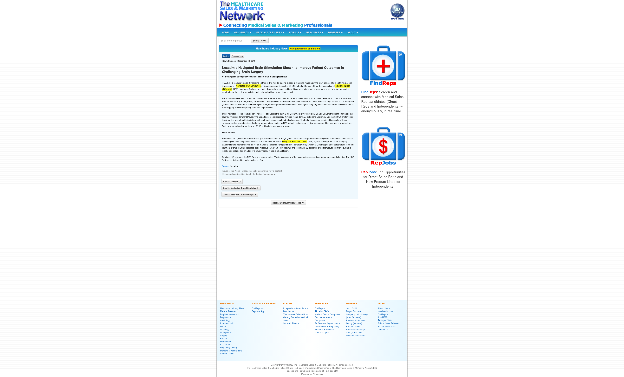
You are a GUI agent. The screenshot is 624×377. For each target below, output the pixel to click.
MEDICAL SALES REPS (269, 32)
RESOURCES (314, 32)
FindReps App (258, 308)
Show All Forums (291, 323)
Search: (231, 181)
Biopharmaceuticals (229, 314)
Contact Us (383, 329)
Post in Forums (353, 326)
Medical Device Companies (327, 314)
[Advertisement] (327, 12)
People (223, 338)
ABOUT (351, 32)
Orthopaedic (226, 332)
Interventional (226, 323)
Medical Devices (228, 311)
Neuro (223, 326)
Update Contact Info (355, 335)
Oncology (224, 329)
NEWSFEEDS (241, 32)
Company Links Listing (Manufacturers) (357, 316)
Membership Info (385, 311)
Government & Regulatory (327, 326)
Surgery (224, 335)
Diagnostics (225, 317)
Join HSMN (351, 308)
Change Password (354, 332)
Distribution (225, 341)
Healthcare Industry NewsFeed (287, 202)
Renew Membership (355, 329)
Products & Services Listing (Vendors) (356, 322)
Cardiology (225, 320)
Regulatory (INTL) (228, 347)
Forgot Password (354, 311)
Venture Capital (227, 353)
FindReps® (320, 308)
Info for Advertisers (387, 326)
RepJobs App (258, 311)
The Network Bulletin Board (296, 314)
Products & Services (324, 329)
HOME (225, 32)
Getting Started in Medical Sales (295, 319)
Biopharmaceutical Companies (323, 319)
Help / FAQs (323, 311)
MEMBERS (334, 32)
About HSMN (384, 308)
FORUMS (294, 32)
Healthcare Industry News (232, 308)
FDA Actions (226, 344)
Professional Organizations (327, 323)
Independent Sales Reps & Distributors (295, 310)
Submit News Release (388, 323)
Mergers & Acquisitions (231, 350)
